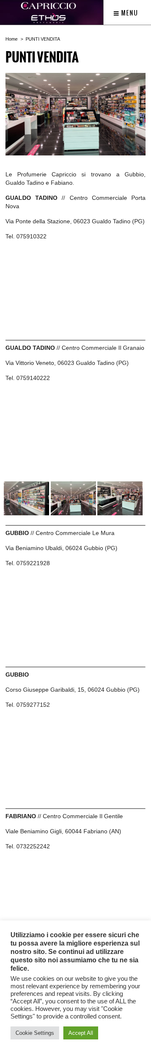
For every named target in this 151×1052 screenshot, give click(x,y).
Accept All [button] (80, 1033)
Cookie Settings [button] (35, 1033)
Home (11, 38)
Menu (129, 13)
